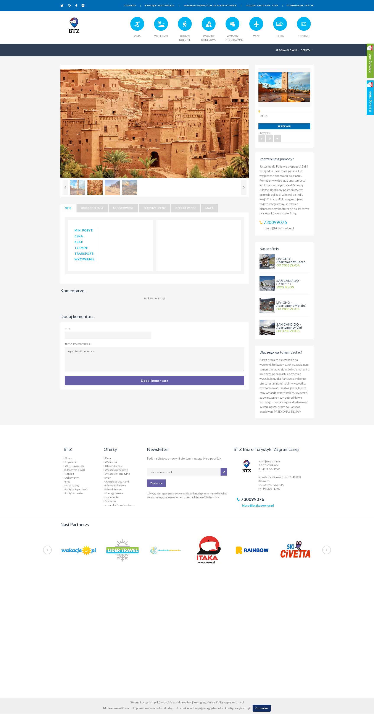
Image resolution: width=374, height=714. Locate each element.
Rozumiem (262, 708)
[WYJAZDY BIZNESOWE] (209, 25)
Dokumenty (72, 477)
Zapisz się (156, 483)
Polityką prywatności (230, 702)
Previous (65, 187)
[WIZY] (256, 25)
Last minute (112, 497)
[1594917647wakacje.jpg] (78, 549)
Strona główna (286, 50)
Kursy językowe (114, 493)
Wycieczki (111, 462)
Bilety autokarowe (115, 485)
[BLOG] (280, 25)
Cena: (79, 236)
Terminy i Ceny (154, 208)
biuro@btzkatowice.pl (279, 228)
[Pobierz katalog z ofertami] (370, 60)
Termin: (81, 247)
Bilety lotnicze (113, 489)
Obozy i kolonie (114, 466)
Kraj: (78, 242)
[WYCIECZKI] (161, 25)
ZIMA (137, 35)
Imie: (68, 328)
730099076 (275, 222)
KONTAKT (304, 35)
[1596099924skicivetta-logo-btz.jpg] (295, 549)
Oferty (306, 50)
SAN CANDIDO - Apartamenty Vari (289, 326)
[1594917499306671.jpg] (252, 549)
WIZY (256, 35)
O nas (68, 458)
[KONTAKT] (304, 25)
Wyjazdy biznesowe (116, 469)
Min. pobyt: (84, 230)
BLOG (280, 35)
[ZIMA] (137, 25)
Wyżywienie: (84, 259)
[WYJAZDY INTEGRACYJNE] (232, 25)
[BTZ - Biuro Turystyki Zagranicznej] (74, 27)
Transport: (84, 253)
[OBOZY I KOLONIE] (185, 25)
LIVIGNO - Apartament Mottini (291, 304)
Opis (68, 208)
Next (244, 187)
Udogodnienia (92, 208)
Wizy (108, 477)
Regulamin (71, 462)
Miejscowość (123, 208)
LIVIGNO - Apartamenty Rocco (291, 260)
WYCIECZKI (161, 35)
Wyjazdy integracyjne (117, 473)
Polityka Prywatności (77, 489)
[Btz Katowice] (246, 465)
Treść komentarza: (78, 344)
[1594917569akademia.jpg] (165, 549)
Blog (67, 481)
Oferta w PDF (185, 208)
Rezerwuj (284, 126)
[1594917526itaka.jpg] (208, 549)
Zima (108, 458)
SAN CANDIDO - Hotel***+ (288, 282)
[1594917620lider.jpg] (122, 549)
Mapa (209, 208)
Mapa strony (72, 485)
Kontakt (69, 473)
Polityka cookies (74, 493)
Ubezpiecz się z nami (117, 481)
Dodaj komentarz (154, 380)
